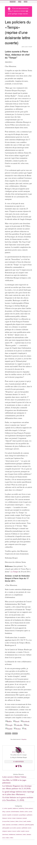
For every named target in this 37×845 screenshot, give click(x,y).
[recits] (29, 828)
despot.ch (12, 2)
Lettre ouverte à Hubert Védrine (14, 777)
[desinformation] (15, 811)
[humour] (4, 818)
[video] (11, 837)
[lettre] (17, 821)
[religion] (4, 831)
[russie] (14, 831)
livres (25, 2)
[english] (9, 815)
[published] (24, 828)
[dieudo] (22, 811)
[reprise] (10, 831)
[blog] (3, 811)
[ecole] (30, 811)
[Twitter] (16, 766)
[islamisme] (19, 818)
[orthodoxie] (21, 824)
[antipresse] (15, 808)
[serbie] (18, 831)
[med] (24, 821)
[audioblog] (21, 808)
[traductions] (19, 834)
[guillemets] (29, 815)
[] (2, 808)
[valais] (7, 837)
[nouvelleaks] (14, 824)
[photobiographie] (29, 824)
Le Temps (14, 571)
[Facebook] (18, 766)
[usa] (3, 837)
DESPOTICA (18, 752)
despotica (24, 739)
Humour (8, 733)
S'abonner (18, 761)
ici (27, 10)
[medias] (29, 821)
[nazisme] (8, 824)
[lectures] (12, 821)
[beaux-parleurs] (29, 808)
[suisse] (27, 831)
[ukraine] (29, 834)
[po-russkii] (13, 828)
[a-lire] (5, 808)
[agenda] (10, 808)
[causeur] (8, 811)
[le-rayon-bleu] (6, 821)
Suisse (14, 733)
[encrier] (4, 815)
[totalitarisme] (12, 834)
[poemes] (19, 828)
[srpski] (23, 831)
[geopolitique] (22, 815)
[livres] (21, 821)
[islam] (14, 818)
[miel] (3, 824)
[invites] (10, 818)
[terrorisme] (5, 834)
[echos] (26, 811)
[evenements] (15, 815)
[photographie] (6, 828)
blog (19, 2)
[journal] (25, 818)
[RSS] (21, 766)
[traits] (24, 834)
